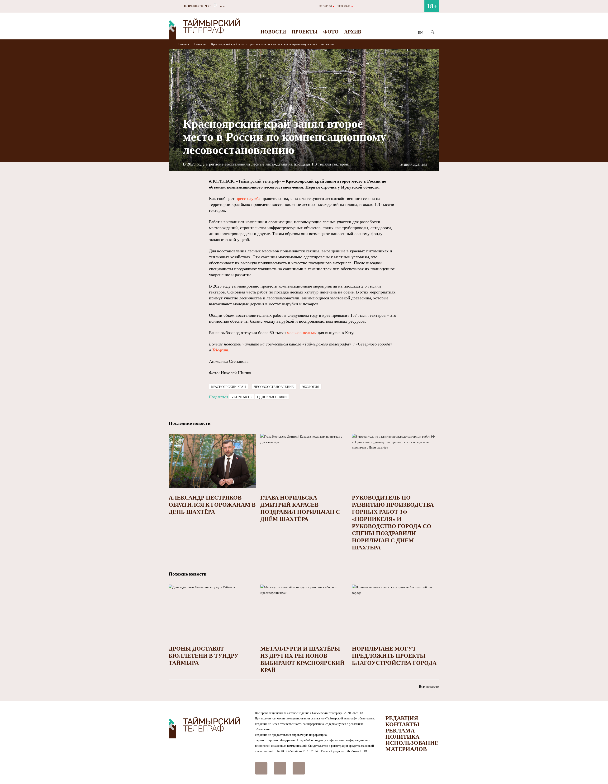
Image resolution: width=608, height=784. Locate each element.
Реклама (400, 730)
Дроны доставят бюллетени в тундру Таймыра (203, 656)
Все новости (429, 687)
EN (420, 32)
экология (310, 387)
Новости (273, 32)
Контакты (402, 724)
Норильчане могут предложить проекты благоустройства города (394, 656)
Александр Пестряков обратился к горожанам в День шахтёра (212, 505)
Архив (352, 32)
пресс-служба (248, 198)
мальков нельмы (302, 332)
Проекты (305, 32)
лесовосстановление (274, 387)
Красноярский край (228, 387)
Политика (402, 737)
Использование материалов (411, 746)
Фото (330, 32)
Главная (184, 44)
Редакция (401, 718)
